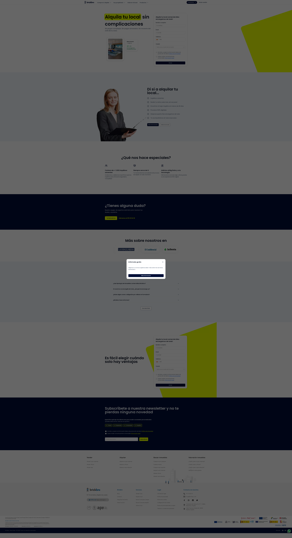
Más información (146, 275)
